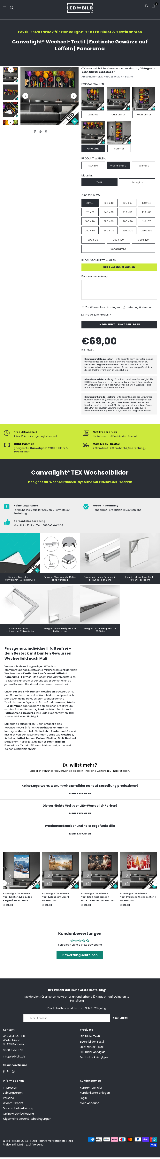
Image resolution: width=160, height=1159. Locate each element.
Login (83, 1098)
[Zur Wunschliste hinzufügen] (9, 874)
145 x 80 (109, 212)
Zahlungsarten (13, 1093)
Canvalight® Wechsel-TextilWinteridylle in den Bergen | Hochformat (17, 897)
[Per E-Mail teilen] (46, 131)
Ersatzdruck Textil (91, 1047)
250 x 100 (127, 230)
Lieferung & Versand (139, 307)
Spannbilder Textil (92, 1042)
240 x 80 (90, 230)
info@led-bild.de (14, 1056)
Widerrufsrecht (13, 1103)
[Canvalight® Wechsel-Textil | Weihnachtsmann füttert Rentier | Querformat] (99, 870)
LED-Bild (93, 165)
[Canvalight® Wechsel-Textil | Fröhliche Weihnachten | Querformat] (138, 870)
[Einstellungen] (146, 5)
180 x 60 (109, 221)
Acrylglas (137, 182)
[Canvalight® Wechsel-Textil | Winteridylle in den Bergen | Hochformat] (21, 870)
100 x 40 (109, 203)
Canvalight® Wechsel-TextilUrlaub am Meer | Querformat (55, 897)
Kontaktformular (91, 1088)
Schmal (119, 148)
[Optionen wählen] (9, 882)
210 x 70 (146, 221)
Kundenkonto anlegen (95, 1093)
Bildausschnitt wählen (119, 267)
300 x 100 (118, 239)
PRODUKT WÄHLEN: (93, 158)
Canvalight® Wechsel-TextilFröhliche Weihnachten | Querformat (138, 897)
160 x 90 (90, 221)
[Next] (74, 96)
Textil (99, 182)
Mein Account (89, 1103)
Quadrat (93, 114)
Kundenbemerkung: (94, 276)
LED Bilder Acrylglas (92, 1052)
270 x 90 (93, 239)
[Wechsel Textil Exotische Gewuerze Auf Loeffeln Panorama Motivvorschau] (10, 92)
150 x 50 (128, 212)
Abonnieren (120, 1018)
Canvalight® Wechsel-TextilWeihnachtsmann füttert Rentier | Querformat (98, 897)
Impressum (10, 1088)
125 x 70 (90, 212)
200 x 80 (128, 221)
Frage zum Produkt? (98, 314)
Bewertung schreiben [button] (80, 955)
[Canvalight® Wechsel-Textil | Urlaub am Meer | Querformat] (60, 870)
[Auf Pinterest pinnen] (35, 131)
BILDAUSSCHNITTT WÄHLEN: (99, 260)
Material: (87, 175)
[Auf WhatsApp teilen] (40, 131)
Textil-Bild (143, 165)
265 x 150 (146, 230)
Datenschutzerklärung (18, 1108)
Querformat (118, 114)
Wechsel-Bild (118, 165)
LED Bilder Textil (90, 1036)
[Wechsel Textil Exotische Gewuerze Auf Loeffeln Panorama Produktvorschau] (10, 74)
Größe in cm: (91, 195)
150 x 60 (146, 212)
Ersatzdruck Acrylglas (94, 1057)
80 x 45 (90, 203)
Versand (8, 1098)
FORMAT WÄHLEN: (92, 84)
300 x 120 (143, 239)
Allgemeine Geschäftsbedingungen (27, 1119)
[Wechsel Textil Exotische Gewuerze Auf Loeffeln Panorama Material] (10, 109)
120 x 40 (146, 203)
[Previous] (25, 96)
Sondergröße (118, 249)
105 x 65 (128, 203)
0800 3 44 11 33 (13, 1050)
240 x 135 (109, 230)
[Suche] (11, 8)
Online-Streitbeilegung (18, 1114)
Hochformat (144, 114)
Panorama (93, 148)
